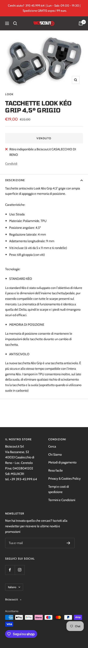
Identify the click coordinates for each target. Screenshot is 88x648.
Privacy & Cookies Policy (64, 478)
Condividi (11, 164)
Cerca (52, 446)
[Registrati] (68, 542)
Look (9, 94)
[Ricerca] (15, 23)
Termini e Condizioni (61, 500)
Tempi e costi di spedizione (58, 489)
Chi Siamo (55, 454)
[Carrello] (81, 23)
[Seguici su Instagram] (19, 570)
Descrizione (15, 180)
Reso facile (55, 470)
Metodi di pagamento (62, 462)
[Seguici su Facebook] (10, 570)
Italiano (12, 587)
